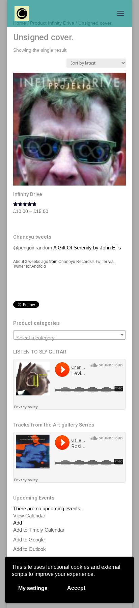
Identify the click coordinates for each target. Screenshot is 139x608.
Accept (76, 588)
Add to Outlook (29, 549)
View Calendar (29, 515)
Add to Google (29, 539)
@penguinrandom (32, 247)
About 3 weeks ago (30, 261)
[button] (17, 523)
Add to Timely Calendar (38, 530)
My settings (33, 588)
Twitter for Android (29, 266)
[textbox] (69, 338)
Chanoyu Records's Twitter (82, 261)
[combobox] (69, 335)
